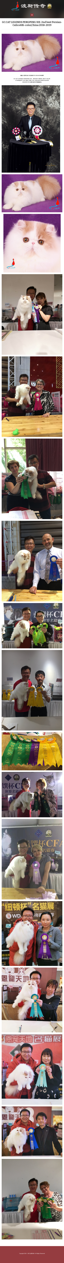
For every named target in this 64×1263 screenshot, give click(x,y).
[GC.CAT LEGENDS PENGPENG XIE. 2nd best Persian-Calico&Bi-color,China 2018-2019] (32, 53)
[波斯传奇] (32, 6)
